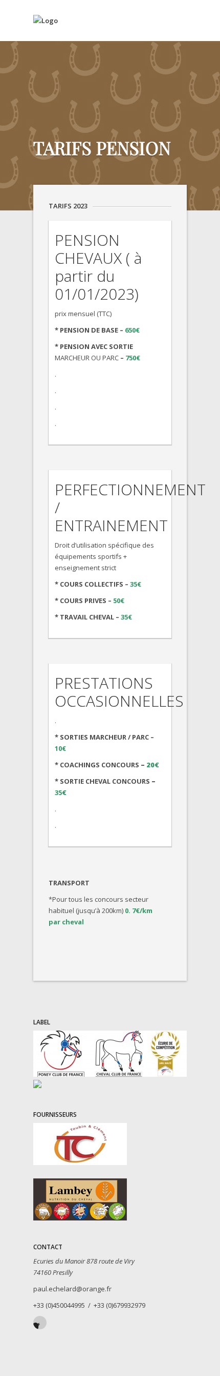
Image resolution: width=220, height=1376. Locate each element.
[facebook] (40, 1322)
